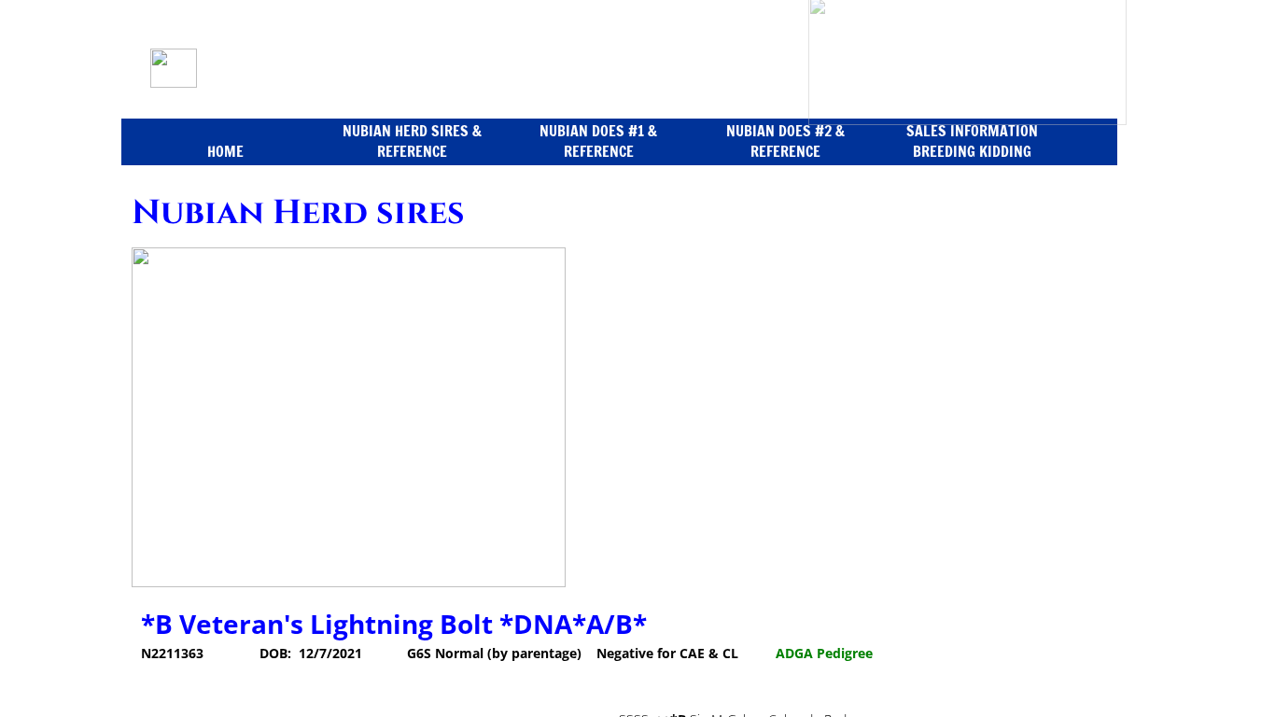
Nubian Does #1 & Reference (598, 141)
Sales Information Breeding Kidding (972, 141)
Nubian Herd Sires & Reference (412, 141)
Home (225, 151)
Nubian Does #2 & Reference (785, 141)
